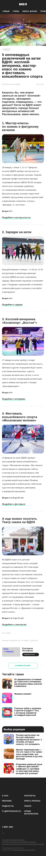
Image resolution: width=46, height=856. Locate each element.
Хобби (6, 50)
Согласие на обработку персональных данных (19, 842)
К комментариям (23, 666)
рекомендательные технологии (23, 850)
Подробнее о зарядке (12, 304)
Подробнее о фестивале (13, 504)
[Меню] (42, 4)
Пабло (27, 806)
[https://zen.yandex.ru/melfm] (12, 785)
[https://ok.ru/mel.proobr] (42, 785)
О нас (5, 796)
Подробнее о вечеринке (13, 399)
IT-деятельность (11, 811)
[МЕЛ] (23, 4)
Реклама (7, 801)
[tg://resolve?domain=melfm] (5, 785)
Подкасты (8, 806)
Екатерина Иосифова (27, 649)
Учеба (16, 11)
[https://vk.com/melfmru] (20, 785)
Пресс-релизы (32, 801)
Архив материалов (31, 812)
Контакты (30, 796)
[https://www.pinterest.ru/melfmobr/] (35, 785)
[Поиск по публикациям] (3, 4)
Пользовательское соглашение (13, 840)
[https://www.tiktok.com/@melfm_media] (27, 785)
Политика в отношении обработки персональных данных (23, 844)
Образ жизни (29, 11)
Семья (6, 11)
